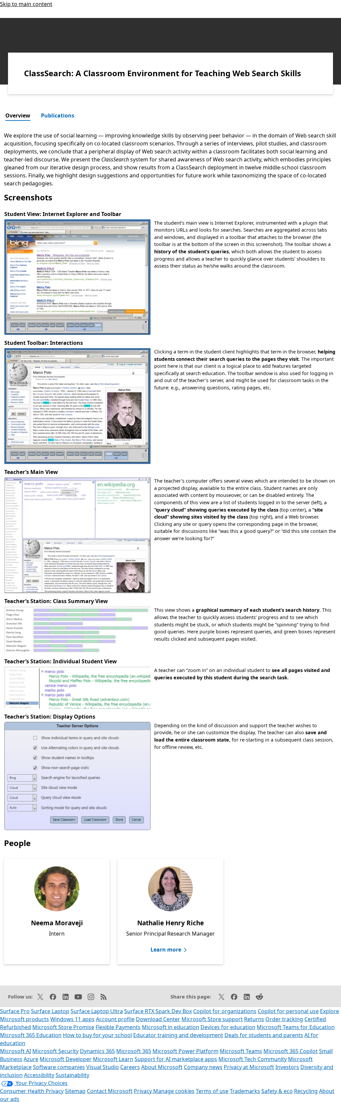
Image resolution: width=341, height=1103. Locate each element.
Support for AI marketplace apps (176, 1059)
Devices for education (227, 1027)
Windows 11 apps (72, 1019)
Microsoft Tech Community (252, 1059)
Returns (254, 1019)
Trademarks (245, 1091)
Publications (57, 115)
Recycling (306, 1091)
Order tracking (284, 1019)
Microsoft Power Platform (185, 1051)
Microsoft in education (170, 1027)
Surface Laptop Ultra (97, 1011)
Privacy (143, 1091)
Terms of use (212, 1091)
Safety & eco (277, 1091)
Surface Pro (15, 1011)
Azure (31, 1059)
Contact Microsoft (110, 1091)
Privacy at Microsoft (249, 1067)
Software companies (59, 1067)
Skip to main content (26, 4)
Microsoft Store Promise (63, 1027)
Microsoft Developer (66, 1059)
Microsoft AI (15, 1051)
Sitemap (75, 1091)
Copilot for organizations (224, 1011)
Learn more (166, 949)
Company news (203, 1067)
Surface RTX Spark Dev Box (158, 1011)
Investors (287, 1067)
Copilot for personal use (288, 1011)
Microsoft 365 (133, 1051)
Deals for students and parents (263, 1035)
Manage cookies (173, 1091)
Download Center (158, 1019)
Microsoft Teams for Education (296, 1027)
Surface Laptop (50, 1011)
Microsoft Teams (241, 1051)
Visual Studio (102, 1067)
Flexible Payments (118, 1027)
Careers (130, 1067)
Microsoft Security (55, 1051)
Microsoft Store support (212, 1019)
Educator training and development (178, 1035)
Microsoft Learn (113, 1059)
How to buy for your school (97, 1035)
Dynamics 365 (97, 1051)
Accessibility (39, 1075)
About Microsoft (161, 1067)
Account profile (115, 1019)
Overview (17, 115)
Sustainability (72, 1075)
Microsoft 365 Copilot (290, 1051)
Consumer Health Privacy (32, 1091)
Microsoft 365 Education (31, 1035)
